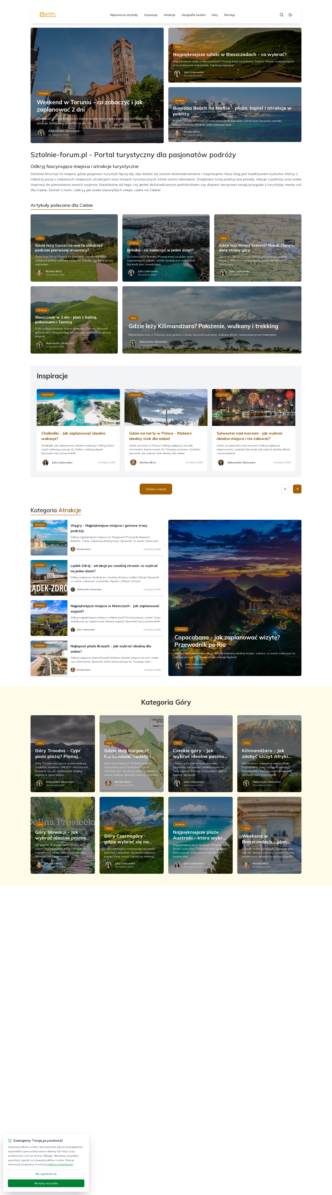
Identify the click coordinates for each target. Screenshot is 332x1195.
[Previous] (285, 489)
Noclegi (229, 15)
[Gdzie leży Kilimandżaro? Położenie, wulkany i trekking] (211, 320)
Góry (215, 15)
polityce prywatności (60, 1164)
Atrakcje (169, 15)
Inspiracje (151, 15)
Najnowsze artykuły (124, 15)
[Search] (282, 15)
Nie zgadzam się (46, 1174)
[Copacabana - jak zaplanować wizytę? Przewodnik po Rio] (234, 598)
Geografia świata (193, 15)
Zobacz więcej (156, 489)
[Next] (297, 489)
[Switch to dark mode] (290, 14)
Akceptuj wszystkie (46, 1183)
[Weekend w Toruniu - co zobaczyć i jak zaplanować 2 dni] (97, 85)
